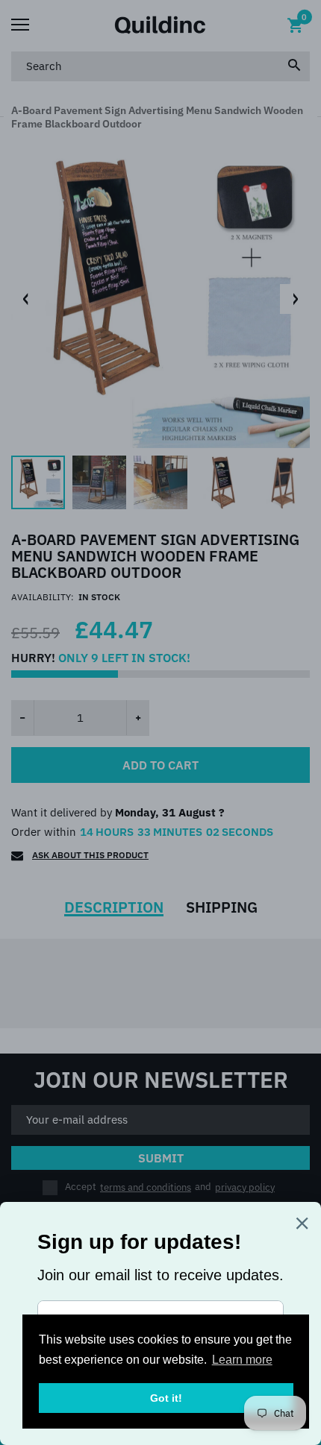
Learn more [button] (242, 1359)
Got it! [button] (166, 1398)
